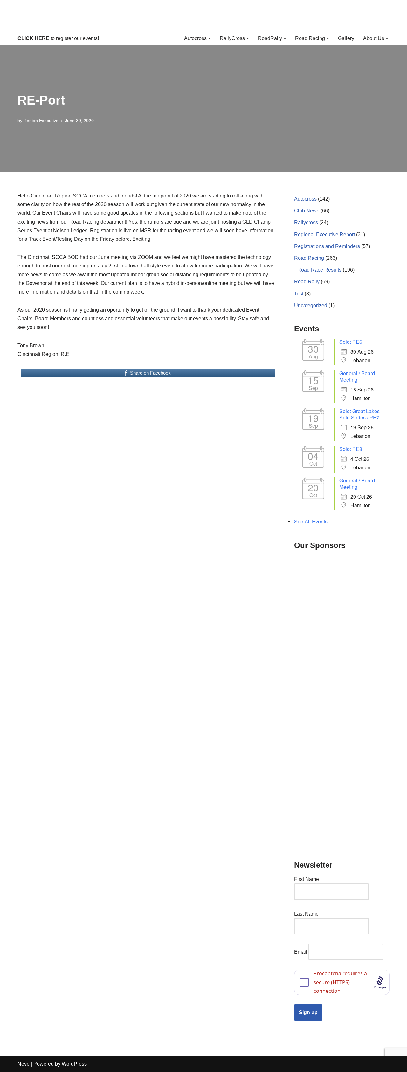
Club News (306, 210)
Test (298, 293)
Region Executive (41, 120)
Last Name (306, 913)
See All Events (311, 521)
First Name (306, 879)
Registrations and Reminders (327, 246)
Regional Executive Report (324, 234)
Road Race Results (319, 270)
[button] (209, 38)
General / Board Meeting (357, 376)
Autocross (305, 199)
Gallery (346, 38)
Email (300, 952)
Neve (23, 1064)
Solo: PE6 (350, 341)
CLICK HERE (33, 38)
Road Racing (309, 258)
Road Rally (307, 281)
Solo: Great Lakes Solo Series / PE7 (359, 414)
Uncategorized (310, 305)
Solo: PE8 (350, 449)
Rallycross (306, 222)
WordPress (74, 1064)
